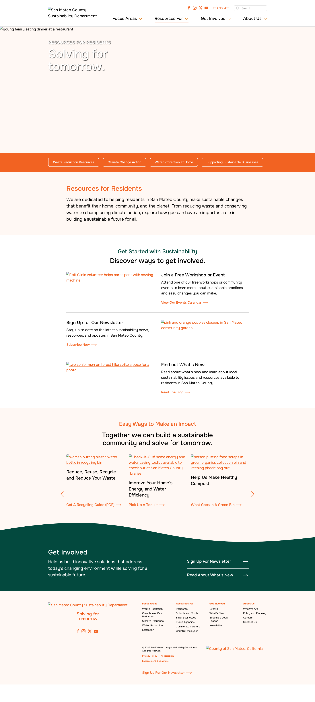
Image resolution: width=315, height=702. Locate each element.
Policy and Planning (254, 613)
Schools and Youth (187, 613)
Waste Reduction (152, 608)
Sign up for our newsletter (163, 673)
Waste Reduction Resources (73, 162)
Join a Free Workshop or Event (193, 275)
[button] (62, 494)
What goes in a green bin (213, 504)
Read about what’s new (210, 575)
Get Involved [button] (213, 18)
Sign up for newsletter (209, 561)
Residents (182, 608)
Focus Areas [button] (124, 18)
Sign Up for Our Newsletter (94, 322)
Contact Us (250, 622)
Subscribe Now (78, 345)
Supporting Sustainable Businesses (232, 162)
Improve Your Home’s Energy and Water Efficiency (150, 489)
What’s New (216, 613)
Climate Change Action (124, 162)
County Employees (187, 631)
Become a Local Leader (218, 619)
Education (148, 629)
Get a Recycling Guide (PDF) (90, 504)
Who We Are (250, 608)
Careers (247, 617)
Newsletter (216, 625)
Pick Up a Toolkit (143, 504)
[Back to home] (74, 14)
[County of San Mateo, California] (234, 648)
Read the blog (172, 392)
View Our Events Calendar (181, 302)
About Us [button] (252, 18)
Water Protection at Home (174, 162)
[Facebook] (189, 7)
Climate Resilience (153, 621)
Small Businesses (186, 617)
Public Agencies (185, 622)
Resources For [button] (169, 18)
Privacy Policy (149, 655)
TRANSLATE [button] (221, 8)
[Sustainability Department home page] (87, 605)
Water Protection (152, 625)
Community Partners (188, 626)
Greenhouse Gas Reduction (152, 615)
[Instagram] (195, 7)
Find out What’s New (183, 364)
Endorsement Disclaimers (155, 661)
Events (213, 608)
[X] (201, 7)
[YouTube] (206, 7)
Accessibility (167, 655)
